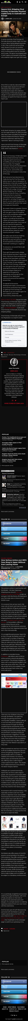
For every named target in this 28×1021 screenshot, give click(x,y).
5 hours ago (10, 480)
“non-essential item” (10, 307)
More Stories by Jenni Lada (14, 403)
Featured (6, 928)
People (3, 471)
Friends (7, 337)
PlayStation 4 (7, 7)
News (2, 7)
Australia (6, 354)
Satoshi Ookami (11, 476)
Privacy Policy (14, 1011)
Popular (12, 471)
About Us (5, 1009)
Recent (7, 471)
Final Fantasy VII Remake (20, 354)
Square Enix (4, 356)
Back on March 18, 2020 (8, 299)
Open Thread (12, 1007)
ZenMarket (4, 656)
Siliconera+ (21, 1007)
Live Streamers (9, 334)
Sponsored (12, 928)
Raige (8, 484)
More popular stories (7, 465)
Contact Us (13, 1009)
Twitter (20, 148)
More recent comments (7, 511)
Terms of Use (22, 1009)
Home (5, 1007)
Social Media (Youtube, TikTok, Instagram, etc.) (13, 341)
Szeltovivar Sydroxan (13, 494)
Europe (11, 354)
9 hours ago (21, 504)
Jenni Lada (9, 18)
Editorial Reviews (9, 331)
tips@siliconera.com (17, 1019)
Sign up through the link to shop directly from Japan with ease (14, 918)
